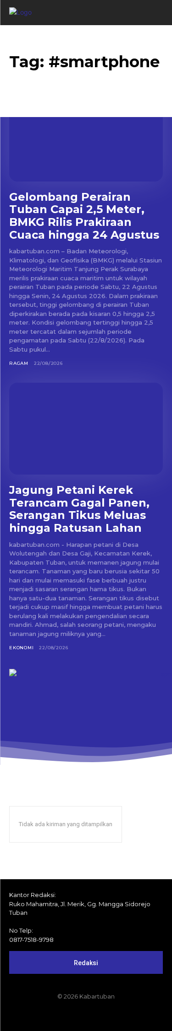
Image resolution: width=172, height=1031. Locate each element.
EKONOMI (21, 648)
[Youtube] (117, 1015)
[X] (101, 1015)
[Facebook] (55, 1015)
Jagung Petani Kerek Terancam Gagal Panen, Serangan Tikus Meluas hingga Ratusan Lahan (79, 508)
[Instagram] (70, 1015)
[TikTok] (86, 1015)
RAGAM (18, 363)
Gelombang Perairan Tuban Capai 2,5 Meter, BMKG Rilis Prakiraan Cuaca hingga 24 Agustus (84, 215)
